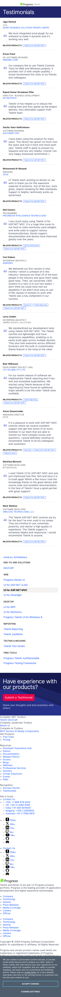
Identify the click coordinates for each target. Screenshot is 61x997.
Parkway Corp (10, 60)
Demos (6, 751)
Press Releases (11, 904)
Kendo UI (27, 305)
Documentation (11, 753)
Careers (7, 910)
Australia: (20, 813)
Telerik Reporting (40, 305)
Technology (9, 899)
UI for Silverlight (13, 595)
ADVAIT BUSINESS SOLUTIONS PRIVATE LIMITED (26, 27)
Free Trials (8, 736)
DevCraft (27, 450)
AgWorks (8, 263)
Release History (11, 756)
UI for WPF (10, 607)
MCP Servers (7, 731)
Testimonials (9, 790)
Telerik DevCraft (9, 719)
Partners (7, 770)
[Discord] (7, 842)
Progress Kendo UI (14, 579)
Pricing (6, 739)
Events (6, 776)
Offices (6, 913)
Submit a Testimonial (19, 697)
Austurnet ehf (11, 133)
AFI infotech (9, 98)
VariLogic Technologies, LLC (18, 511)
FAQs (5, 779)
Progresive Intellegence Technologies (24, 215)
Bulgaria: (20, 810)
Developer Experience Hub (17, 748)
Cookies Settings (30, 991)
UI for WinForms (13, 612)
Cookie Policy (30, 972)
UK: (18, 804)
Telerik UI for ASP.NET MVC (34, 46)
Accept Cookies (30, 984)
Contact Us (9, 799)
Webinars (8, 765)
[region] (30, 976)
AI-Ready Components (27, 731)
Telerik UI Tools (10, 453)
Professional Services (14, 768)
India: (18, 807)
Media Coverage (12, 907)
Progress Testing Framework (20, 663)
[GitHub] (7, 839)
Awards (7, 902)
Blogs (6, 762)
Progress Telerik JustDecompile (21, 658)
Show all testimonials (15, 557)
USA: (18, 802)
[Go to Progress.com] (9, 882)
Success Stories (11, 787)
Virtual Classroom (12, 773)
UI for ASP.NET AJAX (16, 585)
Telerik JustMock (13, 634)
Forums (7, 759)
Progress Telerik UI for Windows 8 (23, 617)
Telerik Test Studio (14, 646)
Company (8, 896)
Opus (5, 174)
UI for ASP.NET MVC (15, 590)
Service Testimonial (31, 246)
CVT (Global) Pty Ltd (14, 369)
